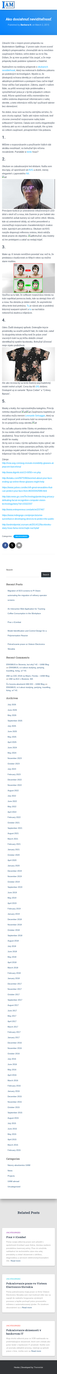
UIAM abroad (13, 1181)
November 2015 (15, 1102)
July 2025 (12, 726)
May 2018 (12, 957)
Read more (15, 1261)
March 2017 (13, 1027)
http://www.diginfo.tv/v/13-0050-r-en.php (21, 472)
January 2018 (14, 978)
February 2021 (14, 844)
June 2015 (12, 1129)
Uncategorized (21, 536)
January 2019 (14, 914)
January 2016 (14, 1091)
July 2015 (12, 1123)
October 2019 (14, 882)
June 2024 (12, 747)
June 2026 (12, 710)
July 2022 (12, 796)
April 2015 (12, 1139)
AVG (30, 170)
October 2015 (14, 1107)
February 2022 (14, 817)
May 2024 (12, 753)
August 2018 (13, 941)
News (10, 1170)
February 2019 (14, 909)
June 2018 (12, 951)
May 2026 (12, 715)
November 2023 (15, 758)
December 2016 (15, 1043)
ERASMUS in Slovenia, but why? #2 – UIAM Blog (27, 664)
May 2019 (12, 898)
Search (9, 570)
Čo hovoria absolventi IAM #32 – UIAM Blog (25, 684)
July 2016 (12, 1059)
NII (27, 173)
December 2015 (15, 1096)
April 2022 (12, 812)
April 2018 (12, 962)
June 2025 (12, 731)
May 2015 (12, 1134)
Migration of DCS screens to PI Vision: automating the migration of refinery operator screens (27, 595)
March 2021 (13, 839)
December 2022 (15, 780)
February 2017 (14, 1032)
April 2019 (12, 903)
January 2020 (14, 866)
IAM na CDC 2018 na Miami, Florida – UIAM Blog (27, 676)
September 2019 (15, 887)
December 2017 (15, 984)
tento (29, 152)
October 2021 (14, 823)
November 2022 (15, 785)
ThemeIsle (38, 1367)
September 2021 (15, 828)
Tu (28, 306)
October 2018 (14, 930)
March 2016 (13, 1080)
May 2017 (12, 1016)
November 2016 (15, 1048)
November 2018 (15, 925)
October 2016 (14, 1053)
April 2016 (12, 1075)
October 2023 (14, 764)
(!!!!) (37, 386)
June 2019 (12, 892)
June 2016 (12, 1064)
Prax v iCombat (14, 622)
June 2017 (12, 1010)
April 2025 (12, 742)
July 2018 (12, 946)
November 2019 (15, 876)
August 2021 (13, 833)
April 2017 (12, 1021)
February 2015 (14, 1150)
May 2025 (12, 737)
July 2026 (12, 704)
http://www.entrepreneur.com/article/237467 (23, 509)
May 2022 (12, 806)
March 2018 (13, 968)
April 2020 (12, 860)
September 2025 (15, 721)
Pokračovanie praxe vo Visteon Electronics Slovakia (26, 1285)
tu (30, 309)
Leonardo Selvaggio (35, 415)
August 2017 (13, 1005)
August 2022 (13, 790)
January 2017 (14, 1037)
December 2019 (15, 871)
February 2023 (14, 774)
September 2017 (15, 1000)
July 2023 (12, 769)
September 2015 (15, 1112)
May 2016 (12, 1069)
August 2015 (13, 1118)
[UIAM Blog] (9, 4)
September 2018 (15, 935)
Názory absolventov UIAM (19, 1165)
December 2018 (15, 919)
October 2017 (14, 994)
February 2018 (14, 973)
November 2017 (15, 989)
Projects (11, 1176)
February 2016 (14, 1086)
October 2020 (14, 855)
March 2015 (13, 1145)
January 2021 (14, 849)
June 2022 (12, 801)
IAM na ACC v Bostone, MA (21, 679)
